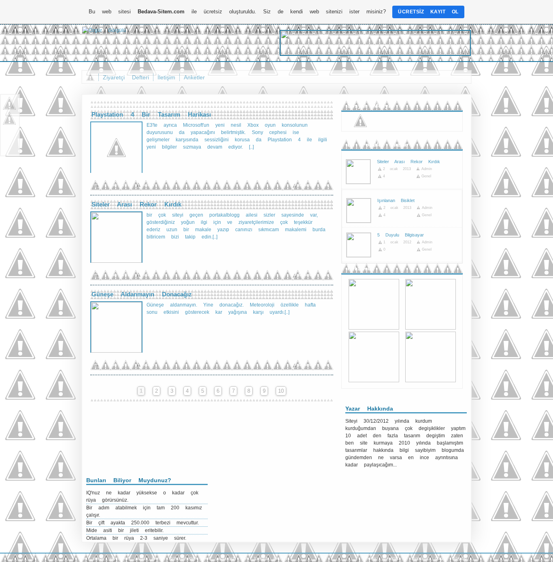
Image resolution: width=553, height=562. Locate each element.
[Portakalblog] (104, 30)
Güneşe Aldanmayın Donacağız (141, 294)
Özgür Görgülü (451, 558)
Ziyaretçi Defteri (126, 77)
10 (281, 391)
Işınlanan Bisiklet (396, 200)
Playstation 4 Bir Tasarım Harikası (151, 114)
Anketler (194, 77)
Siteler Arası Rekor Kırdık (136, 204)
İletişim (166, 77)
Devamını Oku (313, 185)
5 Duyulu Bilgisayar (400, 234)
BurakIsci (391, 558)
